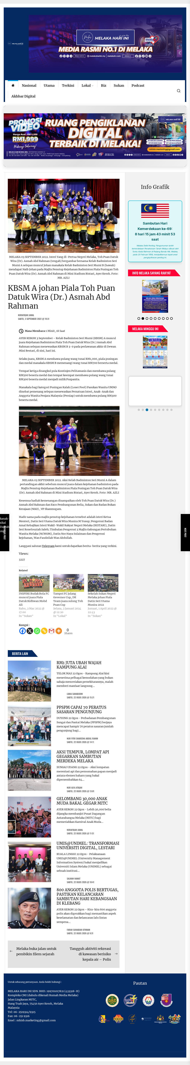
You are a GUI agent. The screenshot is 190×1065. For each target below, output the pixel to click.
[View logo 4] (151, 407)
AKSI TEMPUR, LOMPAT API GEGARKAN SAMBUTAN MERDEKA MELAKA (83, 756)
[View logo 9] (171, 407)
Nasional (29, 85)
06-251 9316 (22, 1016)
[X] (30, 631)
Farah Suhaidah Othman (78, 929)
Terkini (68, 85)
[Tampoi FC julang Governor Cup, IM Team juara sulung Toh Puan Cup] (68, 583)
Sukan (119, 85)
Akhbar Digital (23, 96)
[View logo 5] (155, 407)
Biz (103, 85)
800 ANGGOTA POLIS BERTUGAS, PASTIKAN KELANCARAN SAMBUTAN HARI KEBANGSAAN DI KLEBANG (88, 897)
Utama (49, 85)
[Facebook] (22, 631)
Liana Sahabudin (75, 693)
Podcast (138, 85)
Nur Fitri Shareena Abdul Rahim (82, 738)
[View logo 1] (139, 407)
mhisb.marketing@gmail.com (36, 1020)
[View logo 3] (147, 407)
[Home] (13, 85)
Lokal (86, 85)
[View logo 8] (167, 407)
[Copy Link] (44, 631)
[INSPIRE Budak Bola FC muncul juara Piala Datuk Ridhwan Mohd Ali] (34, 583)
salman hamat (73, 878)
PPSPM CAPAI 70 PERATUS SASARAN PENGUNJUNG (81, 709)
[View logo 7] (163, 407)
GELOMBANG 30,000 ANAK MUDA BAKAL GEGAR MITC (82, 800)
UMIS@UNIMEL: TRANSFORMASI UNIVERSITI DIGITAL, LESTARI (88, 845)
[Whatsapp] (37, 631)
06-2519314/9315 (24, 1012)
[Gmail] (51, 631)
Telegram (48, 546)
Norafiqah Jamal (26, 315)
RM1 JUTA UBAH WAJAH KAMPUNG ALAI (79, 665)
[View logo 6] (159, 407)
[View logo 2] (143, 407)
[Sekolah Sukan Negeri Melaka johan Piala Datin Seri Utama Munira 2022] (103, 583)
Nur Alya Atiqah (74, 787)
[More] (58, 631)
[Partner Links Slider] (155, 388)
